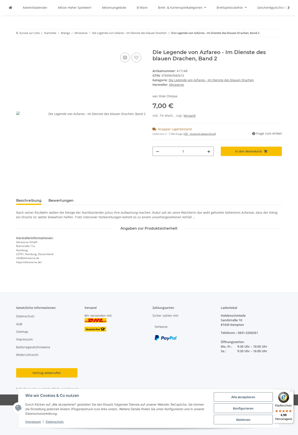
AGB (19, 324)
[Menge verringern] (157, 151)
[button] (286, 7)
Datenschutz (55, 421)
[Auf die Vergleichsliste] (125, 57)
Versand (189, 115)
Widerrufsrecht (27, 355)
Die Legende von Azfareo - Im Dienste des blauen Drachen (211, 80)
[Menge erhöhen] (209, 151)
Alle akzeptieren (243, 397)
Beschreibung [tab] (28, 200)
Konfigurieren (243, 408)
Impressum (33, 421)
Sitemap (22, 332)
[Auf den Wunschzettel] (136, 57)
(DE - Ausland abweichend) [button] (199, 134)
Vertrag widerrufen (47, 373)
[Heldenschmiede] (10, 7)
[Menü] (291, 392)
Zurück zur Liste (29, 33)
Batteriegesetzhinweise (33, 347)
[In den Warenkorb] (19, 46)
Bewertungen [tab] (61, 200)
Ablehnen (243, 419)
